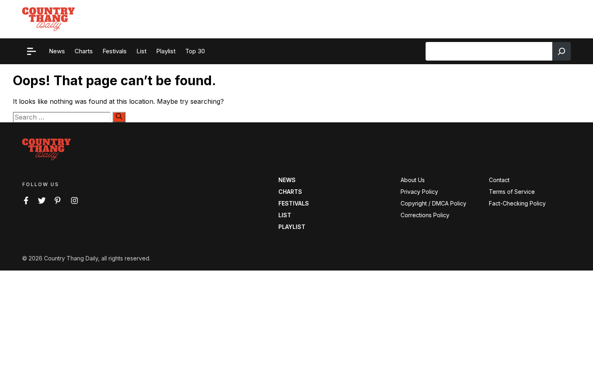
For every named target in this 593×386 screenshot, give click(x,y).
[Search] (561, 51)
